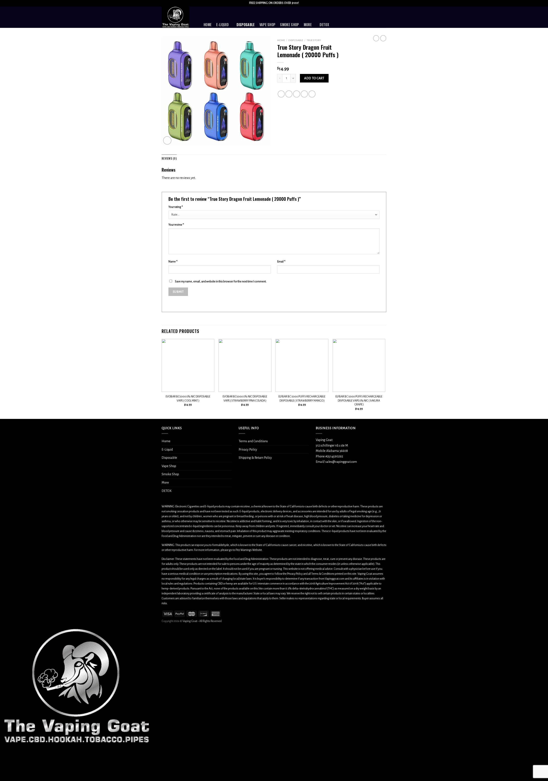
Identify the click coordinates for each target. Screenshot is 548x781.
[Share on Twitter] (288, 93)
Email (281, 261)
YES (7, 769)
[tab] (169, 158)
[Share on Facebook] (281, 93)
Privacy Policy (248, 449)
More (308, 24)
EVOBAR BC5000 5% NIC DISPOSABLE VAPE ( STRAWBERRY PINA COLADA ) (245, 398)
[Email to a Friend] (296, 93)
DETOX (324, 24)
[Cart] (384, 17)
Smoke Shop (289, 24)
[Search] (348, 17)
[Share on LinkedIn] (312, 93)
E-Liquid (222, 24)
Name (172, 261)
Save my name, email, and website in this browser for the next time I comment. (221, 281)
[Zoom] (167, 140)
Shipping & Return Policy (255, 457)
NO (24, 769)
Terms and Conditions (253, 441)
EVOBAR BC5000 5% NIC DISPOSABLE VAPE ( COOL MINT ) (188, 398)
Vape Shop (267, 24)
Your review (176, 224)
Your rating (175, 206)
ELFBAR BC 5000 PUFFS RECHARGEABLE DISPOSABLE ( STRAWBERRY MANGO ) (301, 398)
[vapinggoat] (179, 17)
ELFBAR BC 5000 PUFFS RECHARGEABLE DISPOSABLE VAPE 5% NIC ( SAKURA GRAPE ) (358, 400)
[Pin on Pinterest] (304, 93)
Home (207, 24)
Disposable (246, 24)
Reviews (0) (169, 158)
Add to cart (314, 78)
